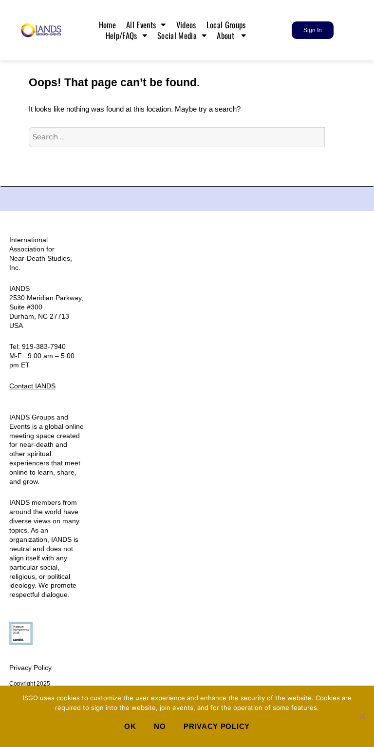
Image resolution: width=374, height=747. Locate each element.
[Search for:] (177, 137)
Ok (130, 726)
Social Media (177, 35)
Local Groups (227, 24)
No (160, 726)
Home (107, 24)
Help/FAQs (121, 35)
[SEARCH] (335, 137)
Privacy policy (217, 726)
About (226, 35)
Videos (186, 24)
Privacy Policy (30, 667)
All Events (141, 24)
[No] (362, 716)
